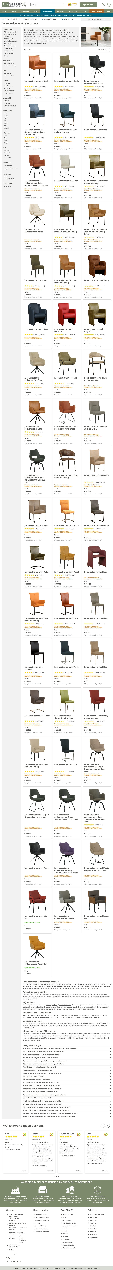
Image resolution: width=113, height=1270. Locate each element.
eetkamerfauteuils (70, 988)
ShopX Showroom (68, 1214)
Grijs (5, 130)
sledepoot (75, 994)
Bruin (5, 125)
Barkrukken (60, 11)
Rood (5, 138)
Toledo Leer (93, 1220)
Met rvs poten (8, 88)
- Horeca (65, 1233)
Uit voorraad (8, 165)
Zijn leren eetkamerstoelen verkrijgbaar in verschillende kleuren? (44, 1051)
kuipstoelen (90, 986)
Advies (108, 11)
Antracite (7, 133)
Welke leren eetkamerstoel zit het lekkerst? (37, 1079)
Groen (6, 135)
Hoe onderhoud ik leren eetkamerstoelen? (37, 1098)
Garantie (37, 1223)
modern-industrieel (65, 1005)
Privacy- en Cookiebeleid (42, 1231)
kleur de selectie (49, 1007)
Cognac (6, 128)
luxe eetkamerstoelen (48, 1009)
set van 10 (77, 1015)
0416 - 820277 (13, 1247)
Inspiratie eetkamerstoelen (9, 177)
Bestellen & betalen (40, 1214)
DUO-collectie (63, 1009)
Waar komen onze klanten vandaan (70, 1227)
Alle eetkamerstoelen (10, 32)
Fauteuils (13, 11)
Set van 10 (7, 158)
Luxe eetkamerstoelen (11, 41)
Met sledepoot (8, 86)
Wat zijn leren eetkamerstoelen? (33, 1076)
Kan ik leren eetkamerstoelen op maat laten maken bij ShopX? (43, 1101)
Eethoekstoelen (9, 53)
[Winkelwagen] (108, 4)
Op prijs (6, 56)
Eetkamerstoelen (47, 11)
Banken (36, 11)
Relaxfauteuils (25, 11)
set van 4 (56, 1015)
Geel (5, 113)
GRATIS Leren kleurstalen (97, 1214)
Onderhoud (7, 186)
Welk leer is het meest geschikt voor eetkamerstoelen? (41, 1092)
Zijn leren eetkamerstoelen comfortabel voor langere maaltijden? (44, 1095)
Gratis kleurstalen (97, 11)
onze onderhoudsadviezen (31, 1040)
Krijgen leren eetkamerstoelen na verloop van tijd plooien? (42, 1088)
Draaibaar (7, 83)
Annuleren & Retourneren (42, 1220)
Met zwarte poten (9, 91)
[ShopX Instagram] (11, 1261)
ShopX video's (67, 1220)
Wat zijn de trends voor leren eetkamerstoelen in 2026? (41, 1082)
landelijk (54, 1005)
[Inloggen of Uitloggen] (103, 4)
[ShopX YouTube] (14, 1261)
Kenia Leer (93, 1226)
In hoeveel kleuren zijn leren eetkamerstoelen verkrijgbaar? (42, 1104)
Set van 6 (7, 153)
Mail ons (11, 1250)
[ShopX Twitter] (17, 1261)
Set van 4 (7, 150)
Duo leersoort (8, 48)
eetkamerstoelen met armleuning (55, 984)
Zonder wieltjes (9, 76)
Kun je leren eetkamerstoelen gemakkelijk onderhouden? (42, 1054)
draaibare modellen (97, 996)
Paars (6, 118)
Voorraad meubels (73, 11)
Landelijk (7, 103)
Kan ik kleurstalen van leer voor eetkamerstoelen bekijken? (42, 1073)
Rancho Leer (93, 1231)
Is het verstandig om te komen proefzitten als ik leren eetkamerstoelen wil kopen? (50, 1048)
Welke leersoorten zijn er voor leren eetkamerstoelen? (41, 1058)
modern (48, 1005)
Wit (5, 120)
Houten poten (8, 93)
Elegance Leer (94, 1237)
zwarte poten (97, 994)
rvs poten (50, 994)
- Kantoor (65, 1236)
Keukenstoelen (8, 51)
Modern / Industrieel (10, 105)
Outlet (85, 11)
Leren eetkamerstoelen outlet (11, 168)
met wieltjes (75, 996)
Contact (65, 1217)
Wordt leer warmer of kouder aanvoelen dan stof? (39, 1067)
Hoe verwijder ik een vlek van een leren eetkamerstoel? (41, 1085)
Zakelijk (65, 1230)
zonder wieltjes (85, 996)
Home (4, 11)
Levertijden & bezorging (42, 1217)
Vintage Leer (93, 1228)
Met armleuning (9, 63)
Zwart (6, 140)
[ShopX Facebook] (7, 1261)
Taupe (6, 143)
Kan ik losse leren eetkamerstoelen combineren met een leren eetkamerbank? (49, 1116)
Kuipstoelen (7, 43)
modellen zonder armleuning (88, 984)
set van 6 (63, 1015)
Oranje (6, 115)
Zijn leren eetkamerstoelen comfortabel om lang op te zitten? (43, 1064)
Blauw (6, 123)
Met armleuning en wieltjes (10, 35)
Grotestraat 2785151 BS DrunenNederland (14, 1218)
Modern (6, 101)
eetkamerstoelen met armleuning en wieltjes (36, 986)
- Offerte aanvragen (68, 1245)
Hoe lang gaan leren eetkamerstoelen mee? (37, 1070)
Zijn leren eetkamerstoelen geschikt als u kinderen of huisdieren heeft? (46, 1107)
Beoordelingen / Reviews (69, 1223)
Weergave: (101, 49)
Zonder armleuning (10, 66)
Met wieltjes (7, 73)
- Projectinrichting (67, 1242)
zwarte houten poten (36, 996)
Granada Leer (94, 1234)
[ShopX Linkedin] (20, 1261)
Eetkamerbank (8, 38)
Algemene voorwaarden (42, 1228)
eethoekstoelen (35, 988)
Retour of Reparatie (41, 1226)
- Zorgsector (66, 1239)
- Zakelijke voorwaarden (69, 1248)
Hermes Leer (93, 1217)
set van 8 (69, 1015)
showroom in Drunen (90, 1034)
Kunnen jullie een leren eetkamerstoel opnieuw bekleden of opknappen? (47, 1110)
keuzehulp (79, 1017)
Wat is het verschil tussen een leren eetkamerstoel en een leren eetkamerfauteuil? (50, 1113)
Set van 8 (7, 155)
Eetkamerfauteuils (9, 46)
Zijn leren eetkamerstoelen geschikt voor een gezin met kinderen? (45, 1061)
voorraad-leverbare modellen (53, 1025)
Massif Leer (93, 1223)
